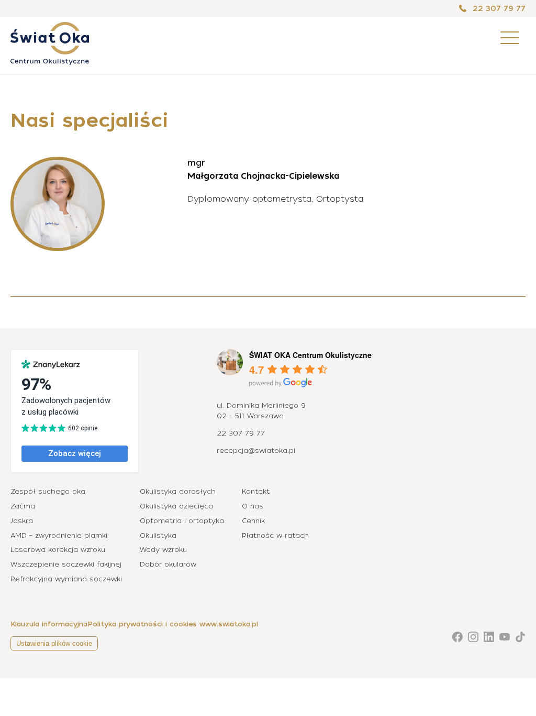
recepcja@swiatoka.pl (256, 450)
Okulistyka (158, 535)
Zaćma (22, 506)
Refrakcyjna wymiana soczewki (66, 579)
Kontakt (256, 491)
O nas (252, 506)
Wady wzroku (163, 550)
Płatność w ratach (275, 535)
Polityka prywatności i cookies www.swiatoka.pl (172, 624)
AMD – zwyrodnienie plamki (58, 535)
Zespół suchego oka (47, 491)
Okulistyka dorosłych (178, 491)
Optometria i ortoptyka (182, 521)
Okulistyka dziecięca (176, 506)
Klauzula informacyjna (48, 624)
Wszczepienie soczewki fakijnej (65, 564)
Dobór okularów (168, 564)
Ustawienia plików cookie (54, 643)
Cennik (253, 521)
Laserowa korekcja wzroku (57, 550)
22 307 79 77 (498, 8)
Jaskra (21, 521)
